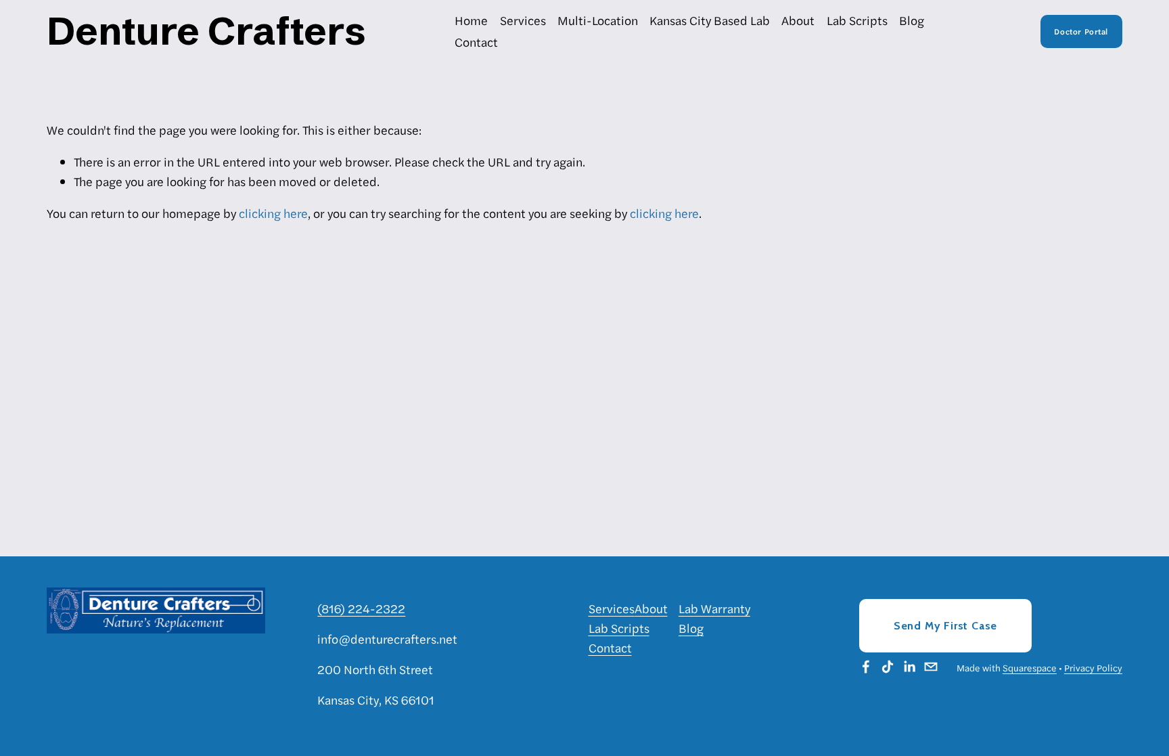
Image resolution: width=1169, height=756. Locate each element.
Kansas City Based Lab (709, 20)
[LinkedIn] (909, 666)
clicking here (273, 212)
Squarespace (1030, 667)
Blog (911, 20)
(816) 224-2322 (361, 608)
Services (523, 20)
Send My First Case (945, 625)
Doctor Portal (1081, 31)
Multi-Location (597, 20)
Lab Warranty (714, 608)
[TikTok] (887, 666)
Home (471, 20)
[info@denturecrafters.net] (931, 666)
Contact (476, 41)
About (798, 20)
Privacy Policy (1093, 667)
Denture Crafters (206, 31)
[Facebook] (866, 666)
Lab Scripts (857, 20)
